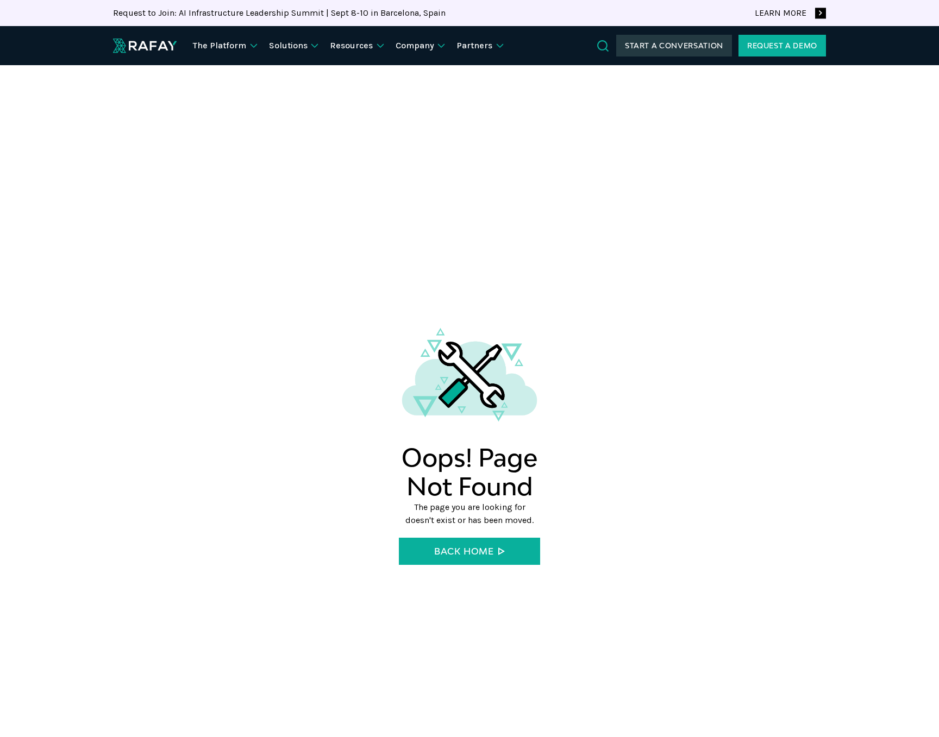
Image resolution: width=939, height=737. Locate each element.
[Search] (603, 46)
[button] (227, 45)
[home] (145, 45)
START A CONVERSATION (674, 45)
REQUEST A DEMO (782, 45)
